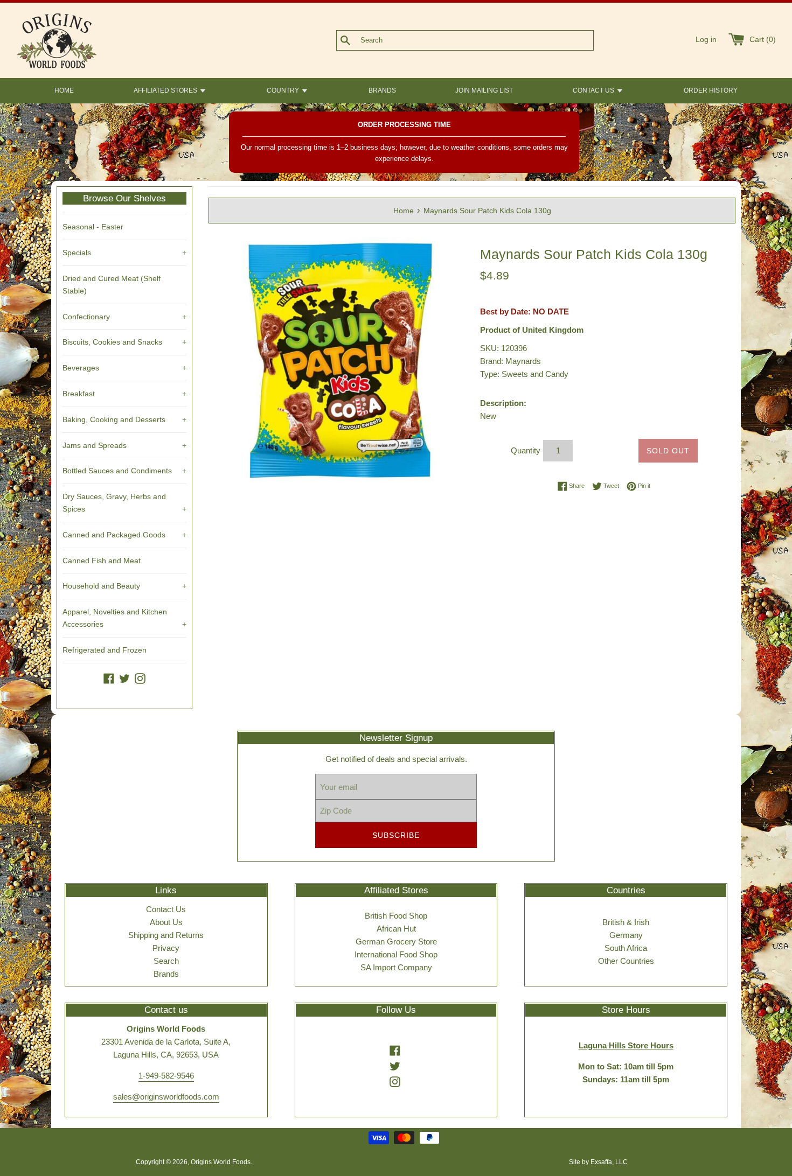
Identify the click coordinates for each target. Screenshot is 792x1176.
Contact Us (166, 909)
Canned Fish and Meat (101, 560)
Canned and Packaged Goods (124, 534)
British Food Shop (396, 915)
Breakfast (124, 393)
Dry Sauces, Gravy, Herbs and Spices (124, 502)
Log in (706, 40)
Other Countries (626, 960)
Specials (124, 252)
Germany (626, 935)
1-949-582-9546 (166, 1075)
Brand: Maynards (510, 361)
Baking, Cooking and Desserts (124, 419)
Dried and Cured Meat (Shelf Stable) (111, 284)
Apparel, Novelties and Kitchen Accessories (124, 617)
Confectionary (124, 316)
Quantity (525, 450)
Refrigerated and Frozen (104, 650)
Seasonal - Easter (92, 226)
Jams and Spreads (124, 445)
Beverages (124, 367)
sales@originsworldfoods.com (166, 1096)
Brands (166, 973)
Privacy (165, 948)
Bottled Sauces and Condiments (124, 470)
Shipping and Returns (166, 935)
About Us (166, 922)
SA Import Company (396, 967)
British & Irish (625, 922)
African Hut (396, 928)
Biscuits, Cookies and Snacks (124, 342)
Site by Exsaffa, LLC (598, 1162)
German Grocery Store (396, 941)
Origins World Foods (221, 1162)
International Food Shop (396, 954)
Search (166, 960)
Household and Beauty (124, 586)
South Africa (626, 948)
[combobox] (482, 40)
